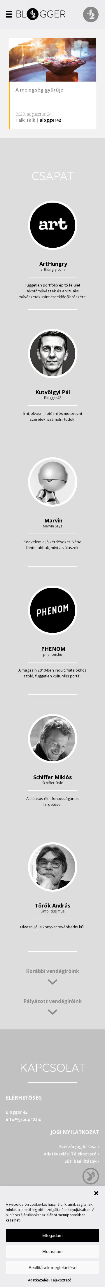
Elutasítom (52, 1251)
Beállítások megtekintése (52, 1267)
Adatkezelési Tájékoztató (49, 1280)
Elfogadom (52, 1235)
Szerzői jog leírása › (79, 1146)
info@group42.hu (23, 1119)
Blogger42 (50, 120)
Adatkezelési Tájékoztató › (71, 1154)
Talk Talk (25, 120)
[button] (96, 1193)
